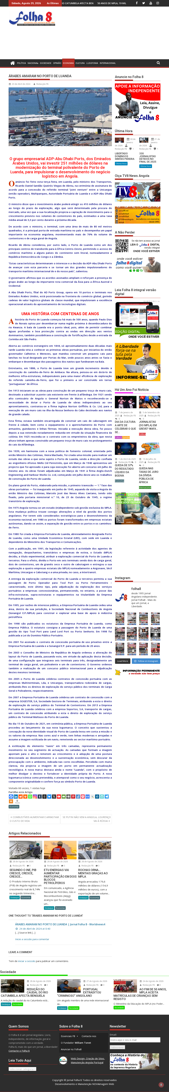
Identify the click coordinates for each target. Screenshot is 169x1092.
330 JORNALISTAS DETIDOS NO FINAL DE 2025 (147, 157)
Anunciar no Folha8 (71, 1049)
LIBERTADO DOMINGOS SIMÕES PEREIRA (124, 156)
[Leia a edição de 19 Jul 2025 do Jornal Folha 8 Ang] (132, 649)
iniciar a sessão (26, 961)
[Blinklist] (68, 796)
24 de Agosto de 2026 (152, 981)
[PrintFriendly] (102, 796)
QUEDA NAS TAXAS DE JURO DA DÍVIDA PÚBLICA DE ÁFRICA (148, 475)
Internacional (108, 63)
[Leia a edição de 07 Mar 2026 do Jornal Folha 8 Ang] (155, 618)
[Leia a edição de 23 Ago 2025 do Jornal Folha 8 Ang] (120, 633)
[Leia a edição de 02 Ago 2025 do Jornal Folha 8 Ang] (155, 633)
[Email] (64, 796)
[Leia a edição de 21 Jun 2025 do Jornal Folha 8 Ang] (155, 649)
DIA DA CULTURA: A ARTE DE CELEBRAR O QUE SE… (125, 427)
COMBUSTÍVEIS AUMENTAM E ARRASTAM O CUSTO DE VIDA (34, 819)
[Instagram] (35, 796)
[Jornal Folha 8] (11, 62)
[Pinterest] (73, 796)
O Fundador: (76, 1042)
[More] (11, 801)
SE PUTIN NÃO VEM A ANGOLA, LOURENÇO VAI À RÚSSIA (87, 819)
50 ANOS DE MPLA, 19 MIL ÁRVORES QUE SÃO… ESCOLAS (70, 3)
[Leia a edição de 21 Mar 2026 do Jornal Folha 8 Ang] (132, 618)
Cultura (80, 63)
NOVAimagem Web (103, 1084)
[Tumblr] (40, 796)
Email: (113, 1034)
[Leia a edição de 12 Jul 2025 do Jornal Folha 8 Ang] (143, 649)
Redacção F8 (42, 84)
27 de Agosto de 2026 (96, 981)
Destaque (14, 897)
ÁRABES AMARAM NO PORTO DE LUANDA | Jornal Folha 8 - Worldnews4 (60, 924)
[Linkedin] (16, 796)
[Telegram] (107, 796)
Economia (68, 63)
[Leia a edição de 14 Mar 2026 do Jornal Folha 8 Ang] (143, 618)
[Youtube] (59, 796)
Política (21, 63)
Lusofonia (92, 63)
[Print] (25, 796)
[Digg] (97, 796)
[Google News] (87, 796)
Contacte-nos (89, 1036)
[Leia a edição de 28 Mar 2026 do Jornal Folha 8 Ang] (120, 618)
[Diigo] (78, 796)
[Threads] (44, 796)
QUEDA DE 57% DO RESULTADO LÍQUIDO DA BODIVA (124, 470)
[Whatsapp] (30, 796)
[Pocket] (83, 796)
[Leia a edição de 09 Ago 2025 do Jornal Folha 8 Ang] (143, 633)
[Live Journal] (92, 796)
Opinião (57, 63)
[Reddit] (20, 796)
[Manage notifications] (161, 1084)
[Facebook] (11, 796)
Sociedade (45, 63)
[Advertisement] (113, 34)
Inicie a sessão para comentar (32, 939)
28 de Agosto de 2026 (22, 861)
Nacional (33, 63)
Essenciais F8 (68, 1036)
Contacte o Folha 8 (19, 1050)
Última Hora (121, 163)
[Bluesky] (49, 796)
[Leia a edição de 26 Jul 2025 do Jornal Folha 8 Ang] (120, 649)
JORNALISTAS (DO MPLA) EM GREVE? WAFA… (148, 425)
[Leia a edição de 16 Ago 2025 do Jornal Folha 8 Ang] (132, 633)
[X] (54, 796)
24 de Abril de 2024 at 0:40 (34, 928)
